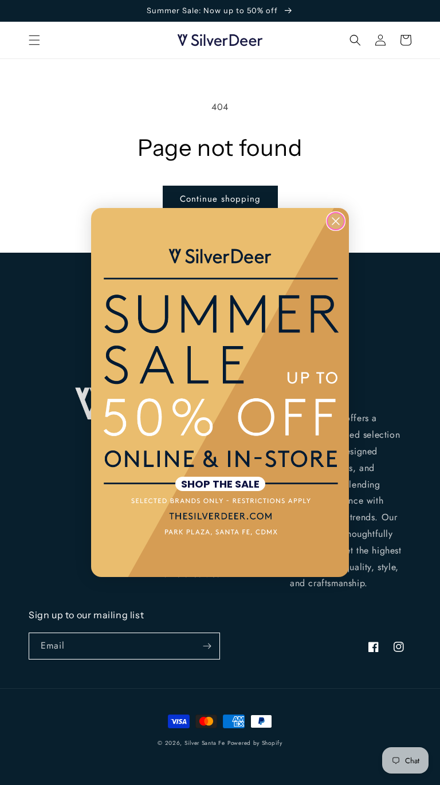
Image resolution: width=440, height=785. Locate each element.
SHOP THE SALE (220, 484)
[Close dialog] (335, 221)
